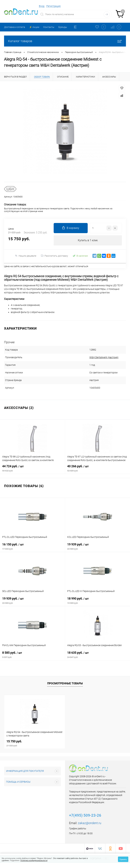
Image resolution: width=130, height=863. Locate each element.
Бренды (62, 27)
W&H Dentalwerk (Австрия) (103, 357)
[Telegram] (94, 256)
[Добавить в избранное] (122, 88)
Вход (41, 6)
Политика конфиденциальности (33, 860)
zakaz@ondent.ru (89, 823)
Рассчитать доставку (56, 255)
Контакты (48, 27)
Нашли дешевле (27, 255)
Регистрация (53, 6)
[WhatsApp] (99, 256)
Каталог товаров (20, 41)
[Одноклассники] (109, 256)
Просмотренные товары (65, 683)
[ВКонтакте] (104, 256)
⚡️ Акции (34, 27)
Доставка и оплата (14, 27)
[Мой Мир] (113, 256)
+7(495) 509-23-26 (85, 815)
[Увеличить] (65, 131)
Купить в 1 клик (88, 240)
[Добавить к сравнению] (122, 96)
